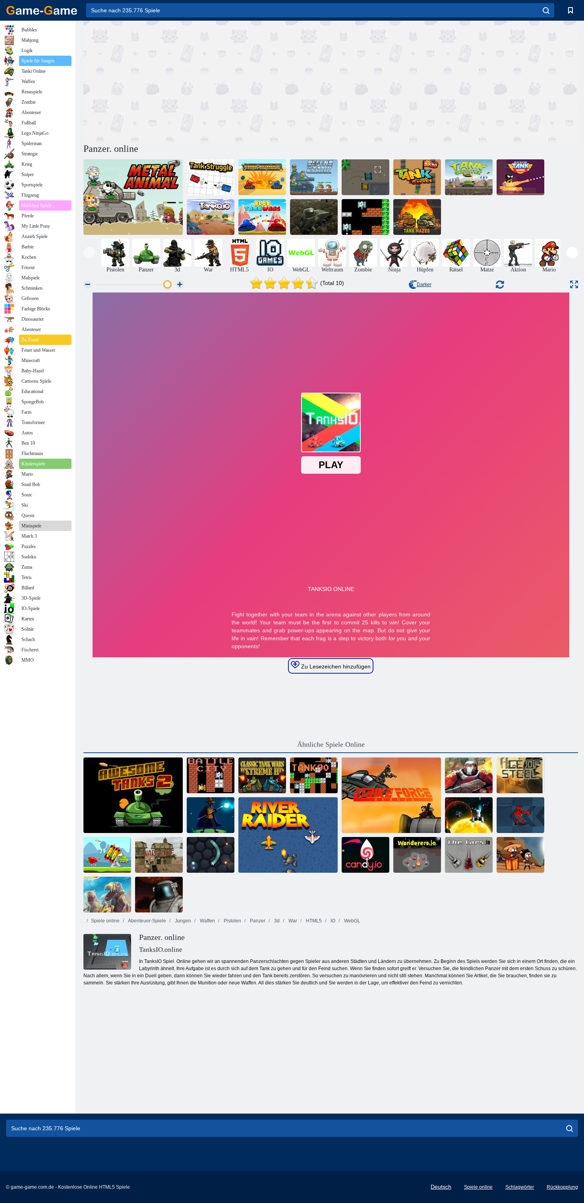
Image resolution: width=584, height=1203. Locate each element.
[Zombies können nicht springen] (520, 855)
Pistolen (231, 921)
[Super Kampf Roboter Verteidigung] (520, 815)
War (292, 921)
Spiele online (105, 921)
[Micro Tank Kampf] (417, 177)
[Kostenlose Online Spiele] (41, 10)
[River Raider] (288, 835)
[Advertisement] (207, 80)
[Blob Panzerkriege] (262, 217)
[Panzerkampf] (210, 177)
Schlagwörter (519, 1187)
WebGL (351, 921)
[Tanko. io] (210, 217)
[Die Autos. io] (469, 855)
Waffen (207, 921)
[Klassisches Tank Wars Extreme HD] (262, 775)
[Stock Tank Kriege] (520, 177)
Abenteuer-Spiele (146, 921)
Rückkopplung (562, 1187)
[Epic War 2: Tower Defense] (469, 775)
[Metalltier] (133, 197)
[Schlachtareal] (159, 894)
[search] (546, 10)
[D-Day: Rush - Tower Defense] (107, 894)
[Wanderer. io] (417, 855)
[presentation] (89, 252)
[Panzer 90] (314, 775)
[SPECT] (469, 815)
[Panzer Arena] (365, 177)
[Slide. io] (210, 855)
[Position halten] (107, 855)
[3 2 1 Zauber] (210, 815)
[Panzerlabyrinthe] (417, 217)
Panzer (257, 921)
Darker (424, 284)
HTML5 (313, 921)
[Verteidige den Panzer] (314, 177)
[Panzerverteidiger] (469, 177)
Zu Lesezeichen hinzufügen (335, 666)
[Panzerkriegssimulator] (314, 217)
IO (332, 921)
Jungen (182, 921)
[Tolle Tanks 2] (133, 795)
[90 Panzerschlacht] (365, 217)
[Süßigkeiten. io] (365, 855)
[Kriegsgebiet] (159, 855)
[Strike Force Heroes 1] (391, 795)
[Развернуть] (574, 284)
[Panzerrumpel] (262, 177)
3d (276, 921)
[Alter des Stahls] (520, 775)
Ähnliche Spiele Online (331, 744)
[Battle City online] (210, 775)
